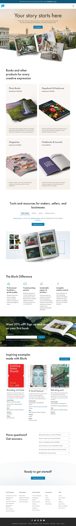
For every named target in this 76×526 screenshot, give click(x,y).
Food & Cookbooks (36, 495)
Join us (41, 337)
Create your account (38, 478)
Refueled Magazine (63, 406)
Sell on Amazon (9, 509)
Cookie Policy (52, 523)
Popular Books (36, 492)
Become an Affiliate (63, 506)
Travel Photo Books (23, 502)
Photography (35, 498)
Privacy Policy (34, 340)
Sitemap (62, 523)
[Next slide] (24, 376)
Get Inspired (48, 492)
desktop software (36, 218)
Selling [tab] (40, 213)
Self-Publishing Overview (9, 498)
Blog (46, 495)
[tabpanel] (38, 240)
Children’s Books (36, 502)
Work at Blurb (35, 523)
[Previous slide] (8, 376)
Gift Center (47, 502)
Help (60, 492)
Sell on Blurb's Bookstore (9, 506)
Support (58, 523)
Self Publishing (10, 492)
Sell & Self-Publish (10, 503)
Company (30, 523)
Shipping (61, 502)
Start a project (64, 359)
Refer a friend (62, 508)
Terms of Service (24, 340)
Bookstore (47, 500)
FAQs (60, 500)
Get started (38, 27)
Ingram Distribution (10, 511)
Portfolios (34, 504)
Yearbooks (34, 508)
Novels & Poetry (36, 510)
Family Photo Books (23, 500)
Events (47, 498)
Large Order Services (11, 501)
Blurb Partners (48, 504)
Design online (17, 218)
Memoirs (34, 500)
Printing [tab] (34, 213)
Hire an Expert (62, 498)
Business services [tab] (50, 213)
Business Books (36, 506)
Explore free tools (38, 224)
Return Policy (62, 504)
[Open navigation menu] (73, 6)
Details (55, 1)
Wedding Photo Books (24, 498)
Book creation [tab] (25, 213)
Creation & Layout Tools (11, 495)
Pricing (60, 495)
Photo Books (22, 492)
